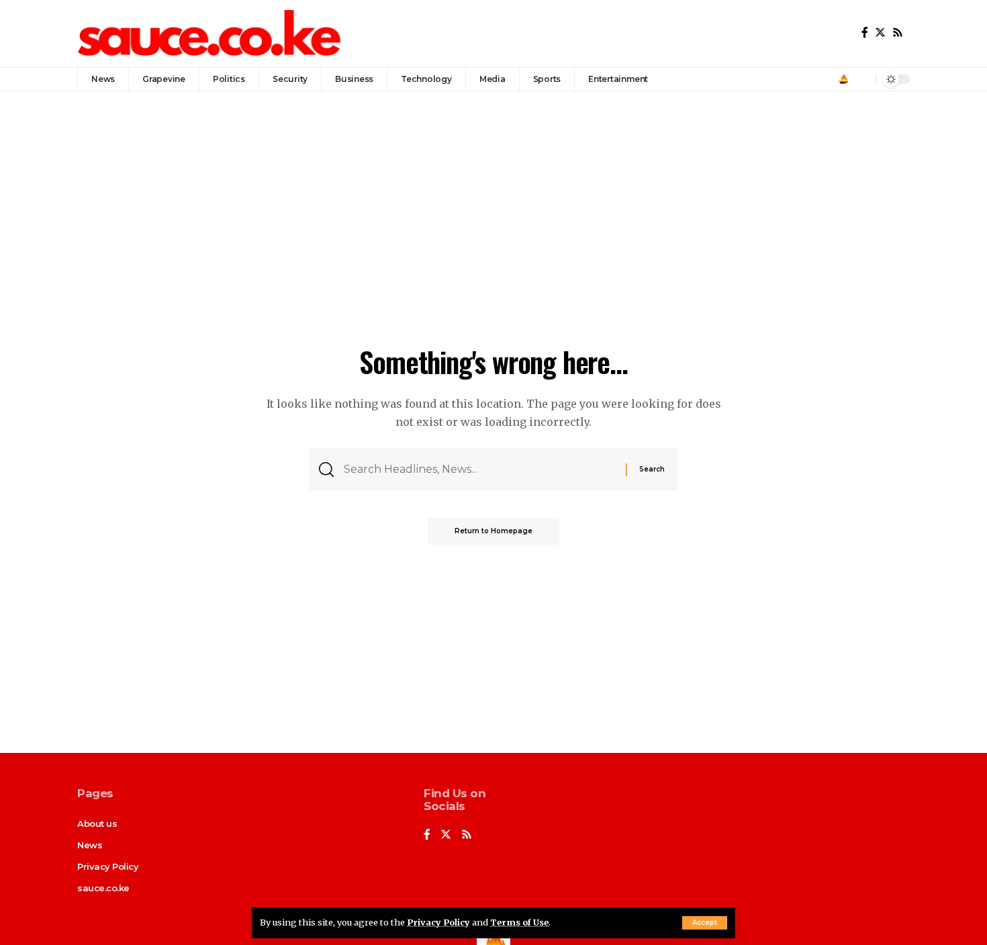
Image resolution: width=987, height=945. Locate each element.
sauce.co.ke (103, 888)
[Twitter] (880, 33)
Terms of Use (519, 922)
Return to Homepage (493, 531)
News (89, 845)
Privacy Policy (438, 922)
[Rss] (897, 33)
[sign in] (843, 79)
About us (97, 823)
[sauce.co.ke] (210, 33)
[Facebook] (865, 33)
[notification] (862, 79)
